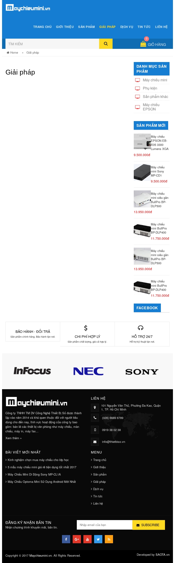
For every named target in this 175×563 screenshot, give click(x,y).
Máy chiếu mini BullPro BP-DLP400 (159, 228)
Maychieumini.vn (40, 555)
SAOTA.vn (163, 554)
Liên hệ (161, 27)
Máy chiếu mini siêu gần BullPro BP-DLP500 (159, 199)
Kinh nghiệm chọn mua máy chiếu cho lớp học (38, 460)
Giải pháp (107, 27)
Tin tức (144, 27)
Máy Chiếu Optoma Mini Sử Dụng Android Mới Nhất (42, 481)
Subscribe (150, 525)
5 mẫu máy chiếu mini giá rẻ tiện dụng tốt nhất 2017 (42, 467)
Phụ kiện (150, 88)
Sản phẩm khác (155, 96)
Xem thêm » (13, 438)
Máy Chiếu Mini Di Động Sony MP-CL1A (34, 474)
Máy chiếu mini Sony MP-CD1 (158, 171)
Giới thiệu (65, 27)
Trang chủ (42, 27)
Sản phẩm (86, 27)
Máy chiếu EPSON (151, 107)
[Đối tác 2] (78, 371)
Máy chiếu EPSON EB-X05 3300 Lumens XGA (160, 142)
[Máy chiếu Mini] (28, 7)
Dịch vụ (126, 27)
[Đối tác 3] (132, 371)
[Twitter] (98, 539)
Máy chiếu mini (155, 79)
